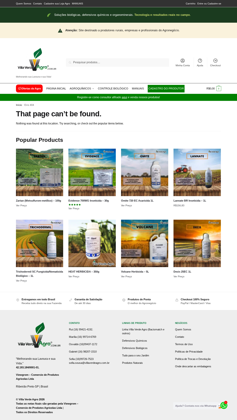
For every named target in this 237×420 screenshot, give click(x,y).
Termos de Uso (184, 344)
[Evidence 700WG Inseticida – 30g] (92, 172)
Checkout (215, 65)
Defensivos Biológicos (135, 348)
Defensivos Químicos (134, 340)
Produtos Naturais (132, 362)
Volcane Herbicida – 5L (135, 271)
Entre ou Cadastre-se (209, 3)
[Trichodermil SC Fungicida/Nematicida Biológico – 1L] (39, 243)
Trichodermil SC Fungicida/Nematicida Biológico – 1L (39, 273)
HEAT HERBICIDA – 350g (83, 271)
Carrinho (190, 3)
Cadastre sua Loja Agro (57, 3)
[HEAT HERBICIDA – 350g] (92, 243)
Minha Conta (183, 65)
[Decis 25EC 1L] (197, 243)
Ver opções (39, 215)
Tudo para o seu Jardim (135, 355)
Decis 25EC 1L (182, 271)
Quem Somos (23, 3)
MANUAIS (77, 3)
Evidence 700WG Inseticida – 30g (88, 200)
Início (19, 105)
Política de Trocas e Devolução (193, 358)
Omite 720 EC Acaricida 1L (137, 200)
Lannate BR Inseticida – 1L (189, 200)
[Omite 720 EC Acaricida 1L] (144, 172)
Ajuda (200, 65)
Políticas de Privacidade (189, 351)
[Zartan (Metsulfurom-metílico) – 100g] (39, 172)
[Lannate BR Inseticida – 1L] (197, 172)
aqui (124, 97)
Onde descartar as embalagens (193, 366)
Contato (37, 3)
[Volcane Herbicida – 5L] (144, 243)
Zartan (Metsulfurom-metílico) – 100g (38, 200)
